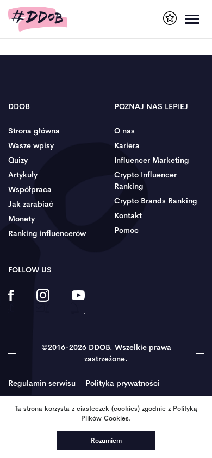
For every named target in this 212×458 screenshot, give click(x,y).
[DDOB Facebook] (11, 302)
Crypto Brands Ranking (155, 201)
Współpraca (30, 189)
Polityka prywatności (122, 383)
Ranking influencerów (47, 233)
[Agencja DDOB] (170, 18)
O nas (124, 131)
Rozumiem (106, 440)
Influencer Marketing (151, 160)
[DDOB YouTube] (78, 302)
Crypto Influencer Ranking (145, 180)
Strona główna (34, 131)
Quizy (18, 160)
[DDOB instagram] (42, 302)
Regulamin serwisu (42, 383)
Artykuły (23, 175)
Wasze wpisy (31, 145)
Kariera (127, 145)
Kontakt (128, 215)
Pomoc (126, 230)
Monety (21, 219)
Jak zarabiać (30, 204)
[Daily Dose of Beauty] (37, 19)
